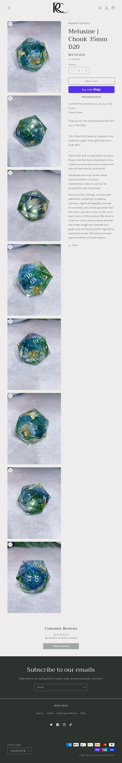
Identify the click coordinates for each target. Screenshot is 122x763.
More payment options (91, 97)
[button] (9, 8)
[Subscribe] (84, 687)
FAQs (83, 713)
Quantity (72, 65)
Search (39, 713)
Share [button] (75, 245)
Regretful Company (92, 755)
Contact (50, 713)
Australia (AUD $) (18, 751)
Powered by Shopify (107, 755)
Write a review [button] (61, 646)
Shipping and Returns (67, 713)
